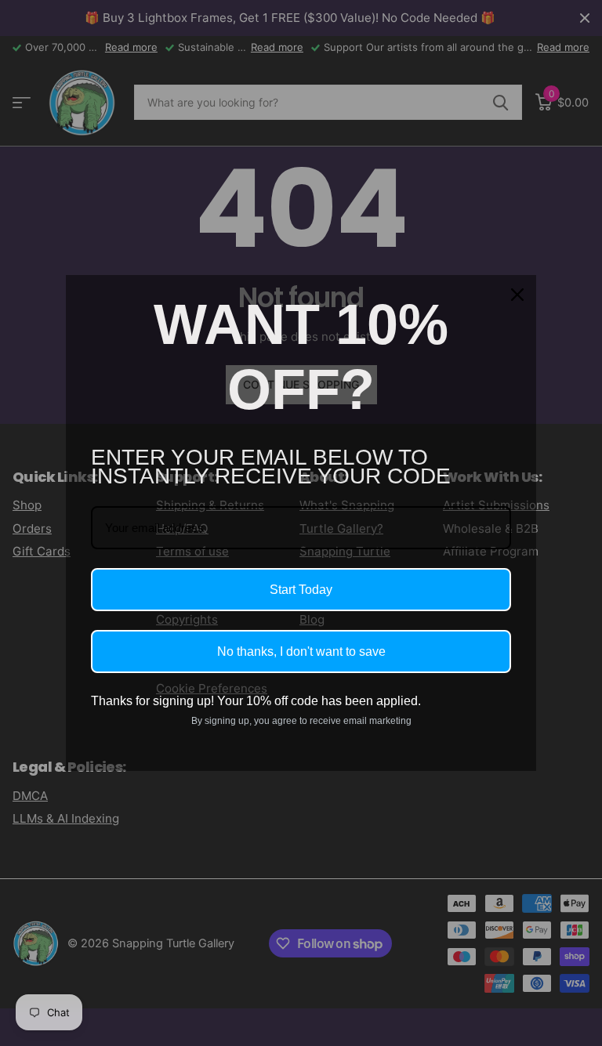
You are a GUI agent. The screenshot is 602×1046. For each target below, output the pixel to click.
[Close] (517, 294)
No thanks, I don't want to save (301, 651)
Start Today (301, 589)
